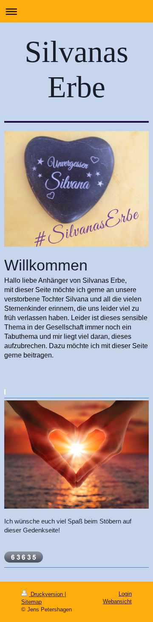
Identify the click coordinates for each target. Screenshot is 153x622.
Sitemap (31, 602)
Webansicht (117, 601)
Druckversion (47, 594)
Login (125, 594)
